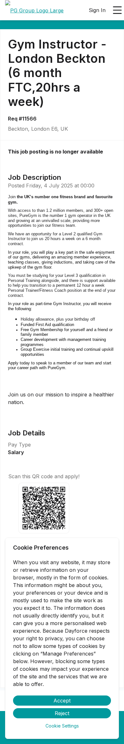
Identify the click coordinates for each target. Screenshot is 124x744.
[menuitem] (34, 10)
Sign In (97, 10)
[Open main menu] (117, 10)
